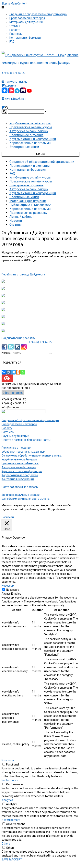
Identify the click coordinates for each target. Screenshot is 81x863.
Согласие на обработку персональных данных (32, 455)
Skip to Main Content (14, 3)
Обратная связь (13, 392)
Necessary (12, 589)
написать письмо (15, 81)
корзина (11, 85)
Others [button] (6, 843)
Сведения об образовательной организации (30, 420)
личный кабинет (15, 98)
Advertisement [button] (11, 819)
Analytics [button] (7, 800)
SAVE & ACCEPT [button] (12, 859)
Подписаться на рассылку (18, 338)
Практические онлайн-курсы (20, 463)
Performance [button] (10, 780)
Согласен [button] (8, 517)
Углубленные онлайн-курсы (19, 459)
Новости (7, 428)
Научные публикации (15, 435)
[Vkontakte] (4, 372)
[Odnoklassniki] (18, 372)
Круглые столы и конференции (22, 471)
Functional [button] (8, 760)
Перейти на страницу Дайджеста (23, 274)
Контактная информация (18, 479)
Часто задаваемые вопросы (20, 486)
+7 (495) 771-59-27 (14, 72)
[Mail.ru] (8, 372)
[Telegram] (13, 372)
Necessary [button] (8, 585)
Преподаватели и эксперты (19, 424)
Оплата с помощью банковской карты (26, 439)
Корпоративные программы (20, 475)
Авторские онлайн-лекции (19, 467)
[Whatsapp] (22, 372)
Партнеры (8, 432)
